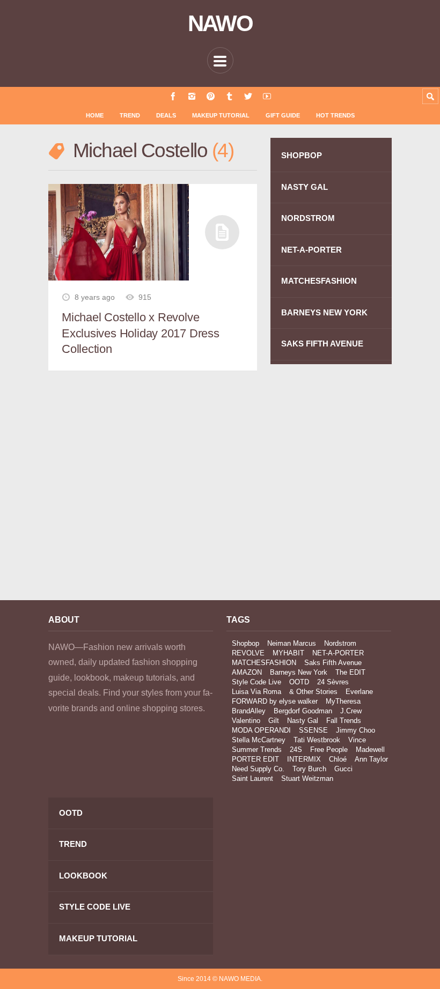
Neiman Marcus (291, 643)
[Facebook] (173, 96)
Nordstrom (340, 643)
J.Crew (351, 710)
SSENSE (313, 730)
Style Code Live (256, 681)
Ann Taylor (371, 759)
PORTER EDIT (255, 759)
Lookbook (83, 875)
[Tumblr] (229, 96)
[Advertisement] (130, 496)
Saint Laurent (252, 778)
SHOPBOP (301, 155)
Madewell (370, 749)
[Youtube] (267, 96)
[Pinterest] (210, 96)
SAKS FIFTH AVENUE (322, 343)
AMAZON (247, 672)
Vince (357, 739)
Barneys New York (298, 672)
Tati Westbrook (317, 739)
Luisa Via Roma (256, 691)
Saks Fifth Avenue (333, 662)
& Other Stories (313, 691)
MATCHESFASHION (319, 280)
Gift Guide (283, 115)
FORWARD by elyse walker (275, 701)
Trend (130, 115)
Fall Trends (343, 720)
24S (296, 749)
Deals (166, 115)
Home (95, 115)
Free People (329, 749)
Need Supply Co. (258, 768)
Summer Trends (257, 749)
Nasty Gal (302, 720)
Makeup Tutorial (221, 115)
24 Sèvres (333, 681)
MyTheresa (343, 701)
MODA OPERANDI (261, 730)
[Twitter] (248, 96)
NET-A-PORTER (311, 249)
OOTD (299, 681)
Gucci (343, 768)
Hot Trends (335, 115)
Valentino (246, 720)
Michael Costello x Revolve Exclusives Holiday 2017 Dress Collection (140, 333)
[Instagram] (191, 96)
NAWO (220, 23)
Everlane (359, 691)
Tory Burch (309, 768)
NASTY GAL (304, 186)
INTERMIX (304, 759)
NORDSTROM (308, 218)
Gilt (273, 720)
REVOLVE (248, 653)
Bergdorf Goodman (303, 710)
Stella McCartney (258, 739)
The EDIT (350, 672)
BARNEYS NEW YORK (324, 312)
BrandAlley (249, 710)
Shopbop (245, 643)
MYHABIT (288, 653)
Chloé (338, 759)
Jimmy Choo (355, 730)
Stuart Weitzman (307, 778)
